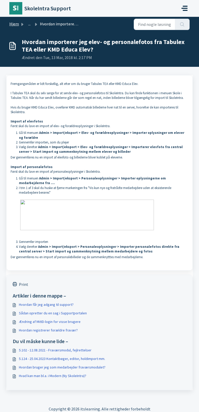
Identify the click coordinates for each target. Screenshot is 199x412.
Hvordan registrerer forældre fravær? (48, 330)
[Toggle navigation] (184, 8)
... (29, 23)
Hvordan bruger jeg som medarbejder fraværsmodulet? (62, 367)
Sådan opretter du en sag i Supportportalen (53, 313)
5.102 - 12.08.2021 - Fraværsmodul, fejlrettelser (55, 350)
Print (23, 284)
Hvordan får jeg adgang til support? (46, 304)
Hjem (14, 23)
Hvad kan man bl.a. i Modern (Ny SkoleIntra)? (52, 375)
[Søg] (182, 24)
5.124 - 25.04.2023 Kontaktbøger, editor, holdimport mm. (62, 358)
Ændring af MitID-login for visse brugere (50, 321)
